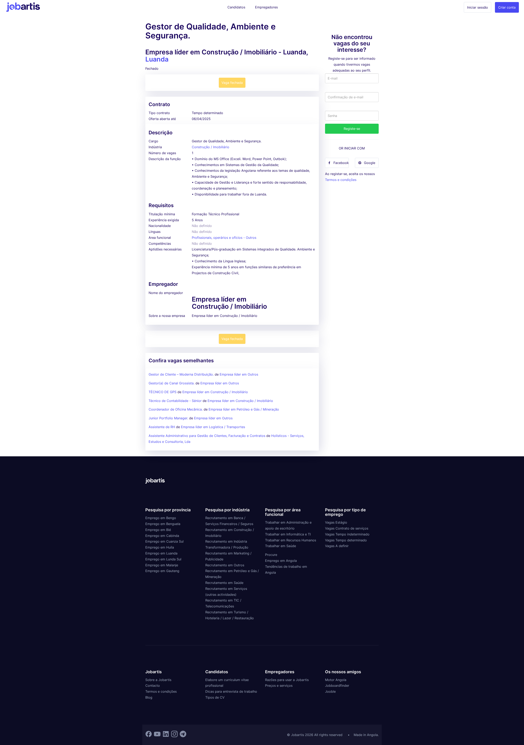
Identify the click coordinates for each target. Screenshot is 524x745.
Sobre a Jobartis (158, 680)
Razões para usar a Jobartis (287, 680)
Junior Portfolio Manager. (168, 418)
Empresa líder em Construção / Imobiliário (215, 392)
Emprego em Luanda (161, 553)
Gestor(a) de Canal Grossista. (171, 383)
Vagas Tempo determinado (346, 540)
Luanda (156, 59)
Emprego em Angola (281, 561)
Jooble (330, 691)
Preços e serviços (278, 685)
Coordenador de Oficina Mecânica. (176, 409)
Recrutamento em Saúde (224, 583)
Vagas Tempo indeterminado (347, 534)
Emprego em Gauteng (162, 571)
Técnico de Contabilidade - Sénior (175, 401)
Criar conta (507, 7)
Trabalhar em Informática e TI (288, 534)
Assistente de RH (162, 427)
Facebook (341, 163)
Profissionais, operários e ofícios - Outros (224, 238)
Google (369, 163)
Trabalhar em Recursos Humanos (290, 540)
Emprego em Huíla (159, 547)
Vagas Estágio (336, 522)
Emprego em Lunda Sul (163, 559)
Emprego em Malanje (161, 565)
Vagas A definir (337, 546)
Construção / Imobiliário (210, 147)
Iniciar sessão (477, 7)
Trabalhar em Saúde (280, 546)
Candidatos (236, 7)
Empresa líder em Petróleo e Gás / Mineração (244, 409)
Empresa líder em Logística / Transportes (213, 427)
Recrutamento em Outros (224, 565)
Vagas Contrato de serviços (346, 528)
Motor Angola (335, 680)
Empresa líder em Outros (239, 374)
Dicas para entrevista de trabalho (231, 691)
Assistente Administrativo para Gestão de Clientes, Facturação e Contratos (207, 436)
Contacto (152, 685)
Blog (148, 697)
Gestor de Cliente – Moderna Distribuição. (181, 374)
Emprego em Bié (158, 530)
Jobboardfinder (337, 685)
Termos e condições (340, 180)
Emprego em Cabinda (162, 536)
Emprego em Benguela (162, 524)
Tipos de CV (215, 697)
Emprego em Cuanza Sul (164, 541)
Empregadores (266, 7)
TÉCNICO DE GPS (162, 392)
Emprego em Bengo (160, 518)
